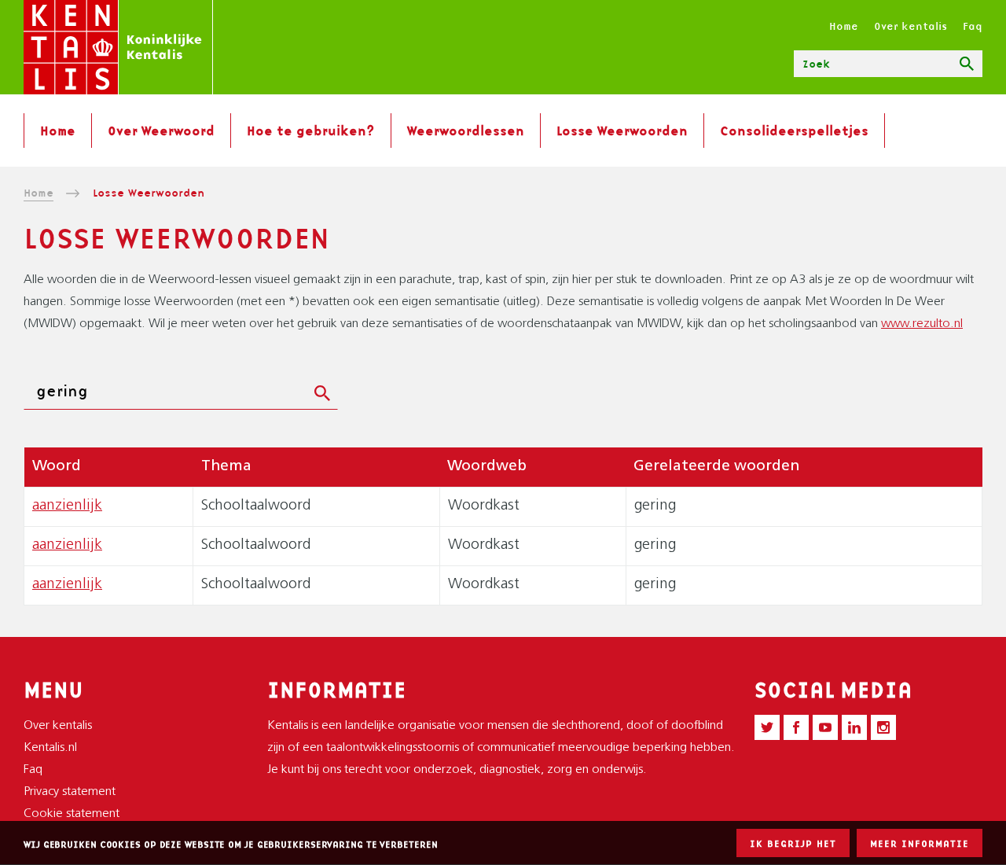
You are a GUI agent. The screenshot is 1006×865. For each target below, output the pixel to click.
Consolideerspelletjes (794, 130)
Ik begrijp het (793, 843)
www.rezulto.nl (922, 324)
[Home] (118, 47)
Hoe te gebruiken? (311, 130)
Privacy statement (70, 792)
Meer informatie (919, 843)
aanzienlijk (67, 506)
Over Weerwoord (161, 130)
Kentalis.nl (50, 748)
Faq (972, 26)
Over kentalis (910, 26)
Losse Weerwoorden (622, 130)
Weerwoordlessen (465, 130)
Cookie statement (71, 814)
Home (843, 26)
